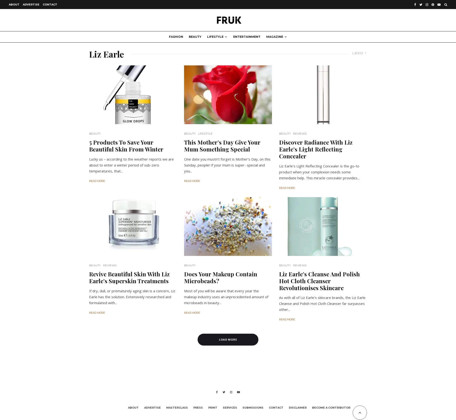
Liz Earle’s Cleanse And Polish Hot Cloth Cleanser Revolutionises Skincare (319, 281)
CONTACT (50, 4)
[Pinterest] (433, 5)
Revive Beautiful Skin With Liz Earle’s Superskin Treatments (129, 277)
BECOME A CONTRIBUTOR (331, 407)
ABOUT (14, 4)
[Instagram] (427, 5)
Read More (97, 181)
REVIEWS (299, 133)
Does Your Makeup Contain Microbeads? (220, 277)
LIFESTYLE (215, 37)
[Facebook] (415, 5)
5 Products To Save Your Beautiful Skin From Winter (126, 146)
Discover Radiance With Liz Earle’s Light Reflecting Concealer (315, 149)
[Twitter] (421, 5)
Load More (228, 339)
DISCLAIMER (298, 407)
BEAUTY (195, 37)
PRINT (212, 407)
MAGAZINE (274, 37)
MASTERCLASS (177, 407)
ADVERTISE (31, 4)
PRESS (198, 407)
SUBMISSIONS (252, 407)
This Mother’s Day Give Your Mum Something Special (222, 146)
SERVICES (230, 407)
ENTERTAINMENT (247, 37)
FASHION (176, 37)
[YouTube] (439, 5)
